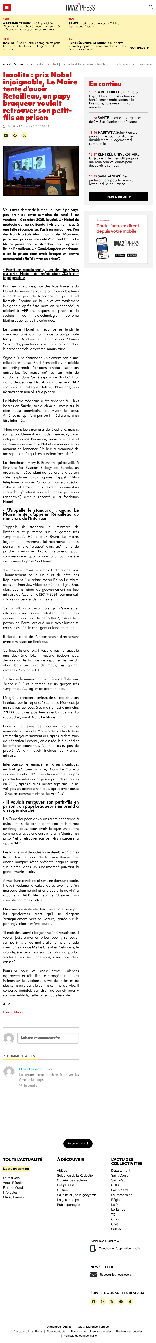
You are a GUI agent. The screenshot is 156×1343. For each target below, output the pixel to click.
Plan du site (78, 1331)
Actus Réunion (13, 1183)
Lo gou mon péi (68, 1200)
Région (116, 1200)
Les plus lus (65, 1185)
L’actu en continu (16, 1169)
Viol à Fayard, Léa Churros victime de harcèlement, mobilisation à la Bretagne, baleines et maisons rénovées (31, 26)
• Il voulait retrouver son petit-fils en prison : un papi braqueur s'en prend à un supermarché (41, 806)
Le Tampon (119, 1209)
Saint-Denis (119, 1175)
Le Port (116, 1205)
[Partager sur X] (24, 135)
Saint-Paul (118, 1180)
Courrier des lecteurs (72, 1180)
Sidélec (116, 1229)
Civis (114, 1224)
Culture (62, 1190)
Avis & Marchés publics (93, 1327)
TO (113, 1214)
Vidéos (62, 1170)
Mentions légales (101, 1331)
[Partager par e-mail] (6, 135)
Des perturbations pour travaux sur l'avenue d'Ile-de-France (112, 180)
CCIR (115, 1185)
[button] (7, 7)
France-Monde (14, 1187)
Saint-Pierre (119, 1190)
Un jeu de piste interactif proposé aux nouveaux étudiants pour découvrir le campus (98, 46)
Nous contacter (57, 1331)
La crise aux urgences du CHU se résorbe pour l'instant (94, 25)
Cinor (115, 1219)
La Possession (121, 1195)
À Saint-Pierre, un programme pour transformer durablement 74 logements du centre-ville (31, 46)
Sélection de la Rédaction (76, 1175)
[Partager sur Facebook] (15, 135)
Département (120, 1170)
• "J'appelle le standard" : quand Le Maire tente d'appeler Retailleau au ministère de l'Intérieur (41, 514)
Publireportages (68, 1205)
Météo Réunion (14, 1197)
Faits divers (11, 1178)
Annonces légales (59, 1327)
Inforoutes (10, 1192)
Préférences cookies (129, 1331)
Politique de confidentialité (80, 1336)
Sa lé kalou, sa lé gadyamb (76, 1195)
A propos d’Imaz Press (27, 1331)
